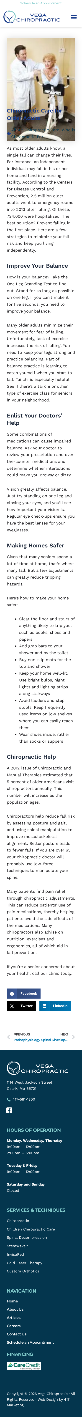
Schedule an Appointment (30, 1342)
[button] (74, 17)
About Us (15, 1309)
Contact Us (16, 1334)
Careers (13, 1326)
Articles (13, 1317)
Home (12, 1301)
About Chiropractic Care (35, 129)
